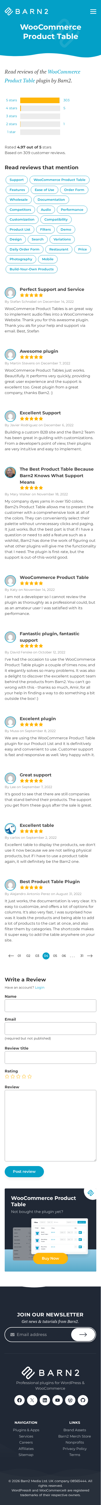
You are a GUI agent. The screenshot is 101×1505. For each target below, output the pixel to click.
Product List (20, 229)
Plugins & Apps (26, 1430)
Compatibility (56, 219)
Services (26, 1436)
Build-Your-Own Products (32, 269)
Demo (66, 229)
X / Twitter (32, 1400)
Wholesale (19, 199)
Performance (72, 210)
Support (17, 180)
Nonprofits (75, 1442)
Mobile (48, 259)
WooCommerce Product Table (59, 180)
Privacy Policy (75, 1448)
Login (39, 987)
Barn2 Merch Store (74, 1436)
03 (37, 956)
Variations (62, 239)
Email (10, 1019)
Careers (26, 1442)
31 (81, 956)
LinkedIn (45, 1400)
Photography (21, 259)
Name (10, 996)
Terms (74, 1454)
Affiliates (26, 1448)
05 (55, 956)
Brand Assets (74, 1430)
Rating (11, 1071)
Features (17, 190)
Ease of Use (44, 190)
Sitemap (26, 1454)
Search (38, 239)
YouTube (57, 1400)
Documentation (51, 199)
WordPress (70, 1400)
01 (19, 956)
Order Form (74, 190)
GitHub (83, 1400)
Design (16, 239)
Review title (16, 1048)
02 (28, 956)
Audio (46, 210)
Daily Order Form (24, 249)
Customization (22, 219)
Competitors (20, 210)
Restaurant (58, 249)
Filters (45, 229)
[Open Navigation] (93, 12)
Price (82, 249)
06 (64, 956)
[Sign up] (83, 1334)
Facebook (19, 1400)
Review (12, 1087)
